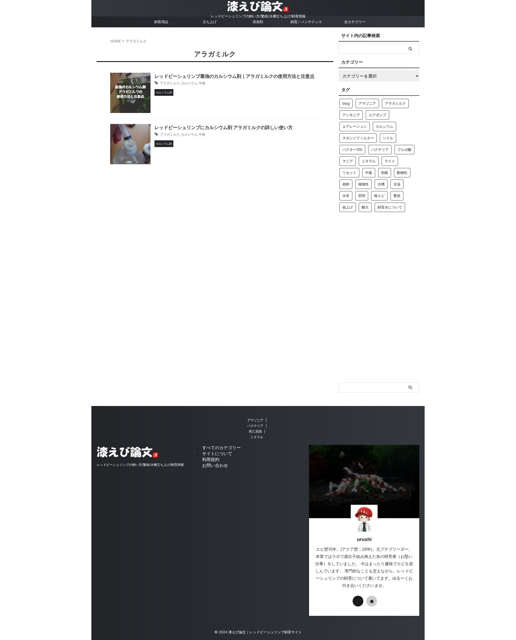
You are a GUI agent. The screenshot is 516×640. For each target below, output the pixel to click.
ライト (390, 161)
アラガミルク (170, 83)
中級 (202, 83)
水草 (345, 195)
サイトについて (217, 453)
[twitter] (358, 601)
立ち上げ (210, 22)
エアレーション (354, 126)
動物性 (402, 172)
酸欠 (365, 207)
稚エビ (379, 195)
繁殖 (396, 195)
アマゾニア (367, 103)
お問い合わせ (215, 465)
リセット (349, 172)
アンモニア (351, 115)
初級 (384, 172)
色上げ (347, 207)
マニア (347, 161)
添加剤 (258, 22)
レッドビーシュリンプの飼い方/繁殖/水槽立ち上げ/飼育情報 (140, 465)
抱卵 (345, 184)
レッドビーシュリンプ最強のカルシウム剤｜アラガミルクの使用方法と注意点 (234, 76)
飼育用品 (161, 22)
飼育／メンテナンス (306, 22)
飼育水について (390, 207)
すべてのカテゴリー (221, 447)
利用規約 (210, 459)
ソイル (388, 138)
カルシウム (189, 83)
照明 (361, 195)
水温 (396, 184)
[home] (371, 601)
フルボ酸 (404, 149)
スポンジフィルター (358, 138)
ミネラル (369, 161)
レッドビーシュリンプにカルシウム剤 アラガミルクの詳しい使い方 (224, 127)
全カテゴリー (354, 22)
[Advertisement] (379, 299)
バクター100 (352, 149)
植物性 (363, 184)
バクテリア (380, 149)
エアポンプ (377, 115)
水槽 (381, 184)
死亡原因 (255, 431)
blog (346, 103)
